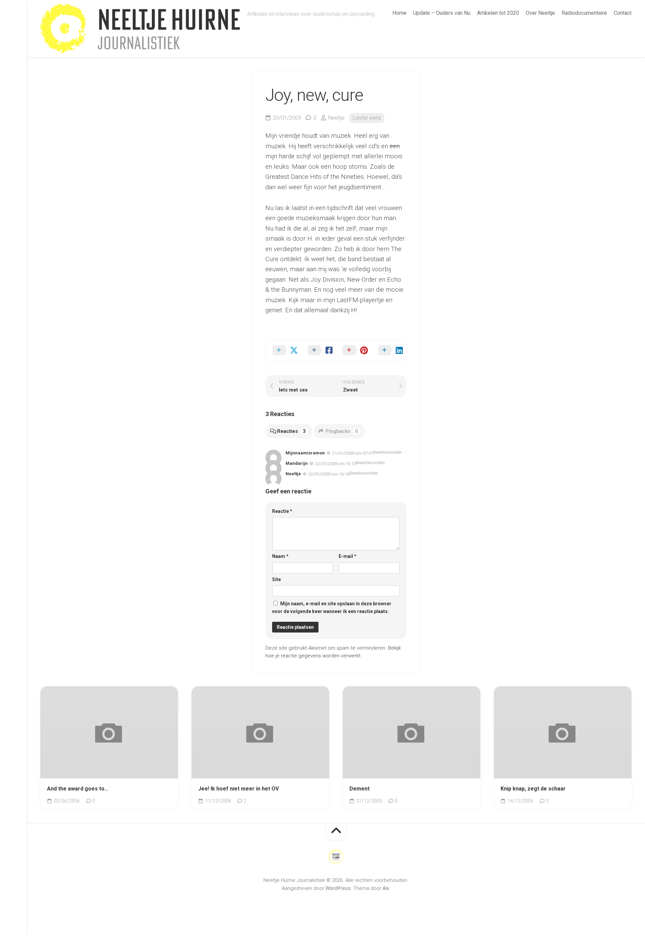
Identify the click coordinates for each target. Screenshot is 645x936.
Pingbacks (342, 431)
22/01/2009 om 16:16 (328, 474)
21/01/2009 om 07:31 (352, 453)
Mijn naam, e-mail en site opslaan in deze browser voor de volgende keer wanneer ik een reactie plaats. (331, 607)
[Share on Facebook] (318, 350)
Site (276, 579)
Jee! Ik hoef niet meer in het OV (238, 788)
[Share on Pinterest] (353, 350)
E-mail (347, 556)
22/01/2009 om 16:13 (335, 463)
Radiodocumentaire (584, 13)
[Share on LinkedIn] (388, 350)
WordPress (338, 888)
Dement (359, 788)
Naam (280, 556)
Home (399, 13)
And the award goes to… (78, 788)
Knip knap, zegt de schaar (533, 788)
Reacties (291, 431)
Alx (386, 888)
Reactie (282, 511)
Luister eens (367, 118)
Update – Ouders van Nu (441, 13)
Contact (623, 13)
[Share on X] (283, 350)
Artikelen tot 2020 (498, 13)
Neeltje (336, 118)
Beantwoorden (387, 452)
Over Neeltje (540, 13)
